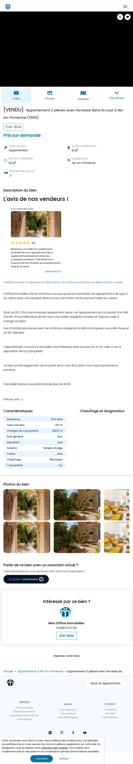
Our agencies (68, 709)
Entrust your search (24, 711)
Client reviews (110, 717)
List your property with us (24, 715)
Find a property (24, 707)
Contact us (110, 709)
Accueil (8, 671)
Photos (50, 99)
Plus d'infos (116, 98)
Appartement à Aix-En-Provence (40, 671)
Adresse (83, 99)
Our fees (110, 713)
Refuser (64, 758)
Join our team (68, 713)
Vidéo (16, 99)
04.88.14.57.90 (66, 628)
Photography (24, 719)
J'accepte (42, 758)
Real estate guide (68, 717)
